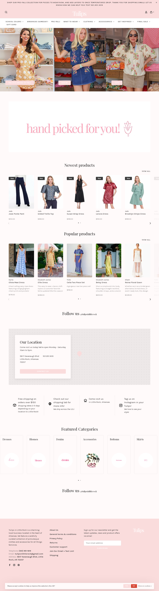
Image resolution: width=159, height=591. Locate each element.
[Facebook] (10, 565)
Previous (8, 223)
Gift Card (12, 25)
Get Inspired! (125, 22)
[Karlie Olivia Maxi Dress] (21, 260)
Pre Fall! (55, 22)
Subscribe (102, 548)
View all (146, 171)
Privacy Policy (56, 538)
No (134, 586)
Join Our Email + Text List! (62, 551)
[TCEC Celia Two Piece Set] (79, 260)
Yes (126, 586)
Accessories (105, 22)
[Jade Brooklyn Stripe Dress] (137, 192)
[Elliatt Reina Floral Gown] (137, 260)
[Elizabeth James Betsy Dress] (108, 260)
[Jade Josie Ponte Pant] (21, 192)
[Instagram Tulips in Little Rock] (14, 565)
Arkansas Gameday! (37, 22)
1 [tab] (79, 480)
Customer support (58, 547)
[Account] (146, 13)
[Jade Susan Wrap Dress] (79, 192)
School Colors (13, 22)
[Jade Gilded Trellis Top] (50, 192)
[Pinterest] (19, 565)
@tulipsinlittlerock (88, 314)
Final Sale (142, 22)
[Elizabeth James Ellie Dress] (50, 260)
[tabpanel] (26, 59)
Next (150, 223)
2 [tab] (80, 480)
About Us (54, 530)
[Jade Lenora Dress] (108, 192)
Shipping (54, 555)
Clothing (88, 22)
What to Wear (70, 22)
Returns (54, 542)
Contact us (43, 371)
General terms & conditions (63, 534)
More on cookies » (145, 586)
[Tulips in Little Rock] (138, 530)
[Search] (6, 13)
